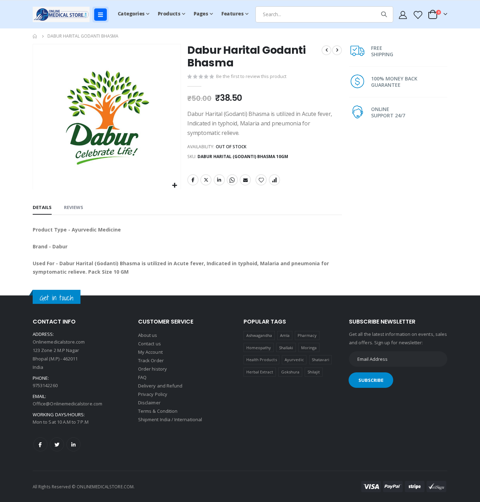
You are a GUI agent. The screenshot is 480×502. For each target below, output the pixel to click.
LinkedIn (219, 179)
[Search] (384, 14)
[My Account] (403, 15)
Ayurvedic (294, 359)
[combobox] (324, 14)
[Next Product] (337, 50)
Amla (285, 335)
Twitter (206, 179)
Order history (152, 369)
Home (35, 36)
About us (147, 335)
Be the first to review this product (251, 76)
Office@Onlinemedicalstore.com (67, 403)
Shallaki (286, 347)
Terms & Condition (157, 411)
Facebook (193, 179)
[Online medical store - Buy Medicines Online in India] (62, 14)
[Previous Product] (326, 50)
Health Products (261, 359)
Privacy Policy (152, 394)
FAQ (142, 377)
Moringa (309, 347)
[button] (174, 186)
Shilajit (313, 371)
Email (245, 179)
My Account (150, 352)
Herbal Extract (259, 371)
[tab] (42, 208)
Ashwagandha (259, 335)
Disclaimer (149, 402)
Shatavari (320, 359)
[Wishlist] (417, 15)
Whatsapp (232, 179)
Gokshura (290, 371)
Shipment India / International (170, 419)
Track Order (151, 360)
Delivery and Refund (160, 386)
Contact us (149, 343)
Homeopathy (258, 347)
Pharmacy (307, 335)
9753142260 (45, 385)
